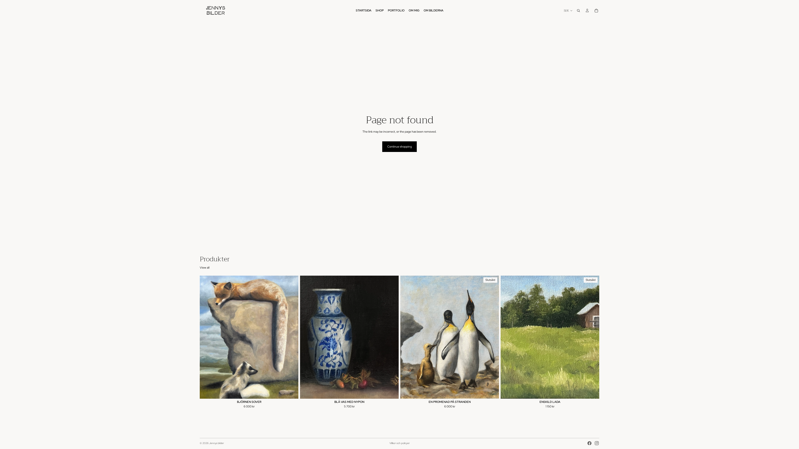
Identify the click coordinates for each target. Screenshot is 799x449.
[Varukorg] (596, 10)
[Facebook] (589, 443)
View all (205, 267)
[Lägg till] (292, 392)
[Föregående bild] (206, 337)
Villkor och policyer (400, 443)
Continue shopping (399, 146)
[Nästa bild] (292, 337)
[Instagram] (596, 443)
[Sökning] (578, 10)
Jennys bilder (216, 443)
